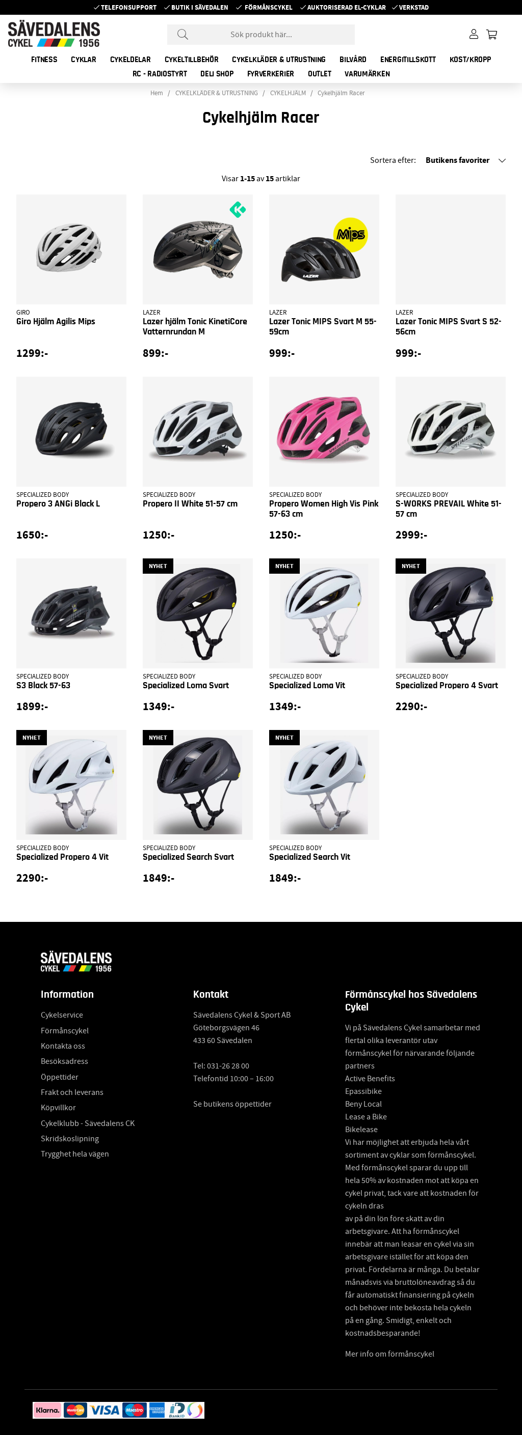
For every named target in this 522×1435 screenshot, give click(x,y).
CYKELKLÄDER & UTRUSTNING (279, 59)
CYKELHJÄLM (288, 93)
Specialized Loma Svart (186, 685)
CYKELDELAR (130, 59)
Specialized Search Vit (309, 857)
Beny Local (363, 1104)
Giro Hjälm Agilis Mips (55, 321)
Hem (156, 93)
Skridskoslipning (70, 1139)
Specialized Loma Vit (307, 685)
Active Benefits (370, 1079)
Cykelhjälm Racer (341, 93)
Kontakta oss (63, 1046)
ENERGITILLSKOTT (408, 59)
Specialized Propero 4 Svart (447, 685)
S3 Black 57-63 (43, 685)
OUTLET (319, 74)
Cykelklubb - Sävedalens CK (88, 1123)
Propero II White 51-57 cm (190, 504)
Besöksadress (64, 1061)
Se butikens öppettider (232, 1104)
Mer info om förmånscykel (389, 1354)
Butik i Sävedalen (199, 7)
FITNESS (44, 59)
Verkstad (414, 7)
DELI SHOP (216, 74)
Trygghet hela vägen (75, 1154)
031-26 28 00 (228, 1066)
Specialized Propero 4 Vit (62, 857)
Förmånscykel (269, 7)
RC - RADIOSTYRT (160, 74)
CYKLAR (83, 59)
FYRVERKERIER (270, 74)
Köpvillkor (58, 1108)
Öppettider (60, 1077)
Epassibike (363, 1091)
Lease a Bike (366, 1117)
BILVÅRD (353, 59)
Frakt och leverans (72, 1092)
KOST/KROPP (470, 59)
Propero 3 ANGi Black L (58, 504)
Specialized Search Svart (188, 857)
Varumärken (367, 74)
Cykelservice (62, 1015)
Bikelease (361, 1129)
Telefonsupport (128, 7)
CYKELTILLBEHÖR (192, 59)
